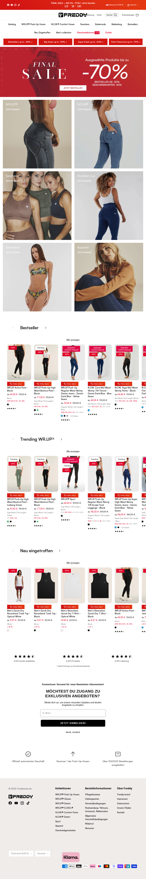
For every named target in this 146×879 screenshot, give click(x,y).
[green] (37, 410)
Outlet (108, 32)
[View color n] (8, 404)
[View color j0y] (62, 416)
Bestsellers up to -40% (19, 42)
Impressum (122, 799)
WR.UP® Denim (62, 803)
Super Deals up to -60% (90, 42)
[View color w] (8, 630)
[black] (64, 416)
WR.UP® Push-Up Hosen (33, 24)
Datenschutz (123, 803)
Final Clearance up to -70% (125, 42)
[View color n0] (115, 404)
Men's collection (63, 32)
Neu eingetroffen (36, 550)
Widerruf (89, 823)
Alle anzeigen (73, 339)
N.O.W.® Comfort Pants (66, 812)
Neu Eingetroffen (42, 32)
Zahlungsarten (92, 799)
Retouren (89, 828)
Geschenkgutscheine (65, 830)
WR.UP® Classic (63, 799)
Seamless (84, 24)
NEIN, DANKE (73, 732)
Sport (58, 821)
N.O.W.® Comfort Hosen (63, 24)
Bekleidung (116, 24)
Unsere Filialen (124, 808)
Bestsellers (133, 24)
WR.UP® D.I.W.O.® (64, 808)
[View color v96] (8, 521)
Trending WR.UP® (37, 439)
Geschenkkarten (85, 32)
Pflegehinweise (92, 794)
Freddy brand (123, 794)
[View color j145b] (142, 627)
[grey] (67, 416)
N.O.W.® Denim (62, 816)
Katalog (12, 24)
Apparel (59, 825)
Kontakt (120, 812)
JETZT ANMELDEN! (73, 723)
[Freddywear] (73, 15)
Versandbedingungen (95, 803)
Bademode (100, 24)
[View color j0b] (88, 410)
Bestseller (29, 327)
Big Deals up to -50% (54, 42)
